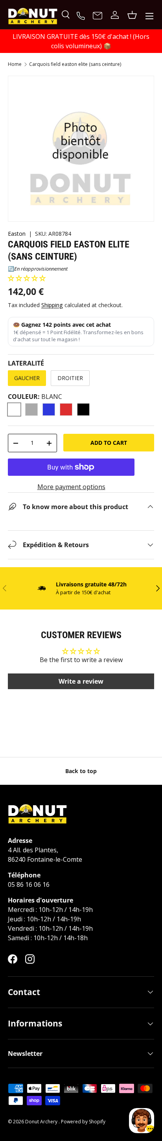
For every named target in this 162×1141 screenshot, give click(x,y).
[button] (27, 278)
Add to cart (108, 442)
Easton (17, 233)
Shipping (52, 305)
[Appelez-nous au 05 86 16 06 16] (82, 15)
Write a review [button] (81, 681)
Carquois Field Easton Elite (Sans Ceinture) (75, 64)
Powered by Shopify (83, 1121)
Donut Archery (42, 1121)
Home (15, 64)
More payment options (71, 486)
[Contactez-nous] (97, 16)
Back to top (81, 771)
